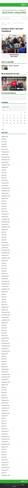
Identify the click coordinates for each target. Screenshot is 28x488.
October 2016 (5, 441)
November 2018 (6, 377)
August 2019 (5, 353)
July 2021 (4, 294)
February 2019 (5, 369)
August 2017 (5, 415)
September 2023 (6, 227)
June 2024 (4, 203)
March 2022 (5, 273)
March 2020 (5, 335)
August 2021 (5, 291)
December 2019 (6, 343)
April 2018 (4, 395)
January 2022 (5, 278)
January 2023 (5, 247)
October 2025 (5, 162)
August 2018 (5, 384)
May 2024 (4, 206)
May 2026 (4, 144)
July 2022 (4, 263)
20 (14, 120)
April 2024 (4, 209)
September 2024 (6, 196)
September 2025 (6, 165)
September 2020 (6, 320)
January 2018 (5, 403)
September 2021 (6, 289)
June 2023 (4, 234)
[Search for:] (14, 18)
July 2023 (4, 232)
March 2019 (5, 366)
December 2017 (6, 405)
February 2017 (5, 431)
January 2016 (5, 465)
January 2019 (5, 371)
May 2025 (4, 175)
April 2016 (4, 457)
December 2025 (6, 157)
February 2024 (5, 214)
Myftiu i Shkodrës (14, 65)
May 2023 (4, 237)
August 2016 (5, 447)
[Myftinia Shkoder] (14, 11)
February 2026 (5, 152)
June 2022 (4, 265)
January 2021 (5, 309)
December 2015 (6, 467)
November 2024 (6, 190)
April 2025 (4, 177)
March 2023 (5, 242)
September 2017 (6, 413)
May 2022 (4, 268)
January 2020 (5, 340)
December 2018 (6, 374)
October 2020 (5, 317)
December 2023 (6, 219)
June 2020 (4, 328)
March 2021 (5, 304)
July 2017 (4, 418)
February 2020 (5, 338)
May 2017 (4, 423)
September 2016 (6, 444)
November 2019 (6, 346)
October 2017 (5, 410)
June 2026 (4, 141)
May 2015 (4, 472)
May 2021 (4, 299)
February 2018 (5, 400)
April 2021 (4, 302)
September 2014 (6, 475)
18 (7, 120)
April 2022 (4, 271)
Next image (14, 56)
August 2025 (5, 167)
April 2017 (4, 426)
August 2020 (5, 322)
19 (10, 120)
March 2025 (5, 180)
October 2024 (5, 193)
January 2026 (5, 154)
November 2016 (6, 439)
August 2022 (5, 260)
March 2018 (5, 397)
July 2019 (4, 356)
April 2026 (4, 146)
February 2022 (5, 276)
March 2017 (5, 428)
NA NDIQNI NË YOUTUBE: (11, 74)
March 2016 (5, 459)
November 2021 (6, 284)
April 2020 (4, 333)
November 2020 (6, 315)
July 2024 (4, 201)
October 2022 (5, 255)
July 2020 (4, 325)
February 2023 (5, 245)
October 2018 (5, 379)
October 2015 (5, 470)
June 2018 (4, 390)
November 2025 (6, 159)
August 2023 (5, 229)
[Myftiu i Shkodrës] (5, 68)
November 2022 (6, 252)
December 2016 (6, 436)
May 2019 (4, 361)
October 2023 (5, 224)
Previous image (14, 54)
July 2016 (4, 449)
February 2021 (5, 307)
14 (17, 118)
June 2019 (4, 359)
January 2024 (5, 216)
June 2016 (4, 452)
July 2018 (4, 387)
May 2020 (4, 330)
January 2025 (5, 185)
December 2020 (6, 312)
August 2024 (5, 198)
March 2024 (5, 211)
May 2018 (4, 392)
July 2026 (4, 139)
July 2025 (4, 170)
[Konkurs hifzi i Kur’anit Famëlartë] (14, 52)
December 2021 (6, 281)
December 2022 (6, 250)
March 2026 (5, 149)
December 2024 (6, 188)
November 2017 (6, 408)
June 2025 (4, 172)
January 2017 (5, 434)
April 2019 (4, 364)
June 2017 (4, 421)
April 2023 (4, 240)
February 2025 (5, 183)
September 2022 (6, 258)
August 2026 (5, 136)
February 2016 (5, 462)
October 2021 (5, 286)
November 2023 (6, 222)
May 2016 (4, 454)
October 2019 (5, 348)
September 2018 (6, 382)
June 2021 (4, 296)
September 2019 (6, 351)
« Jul (3, 129)
